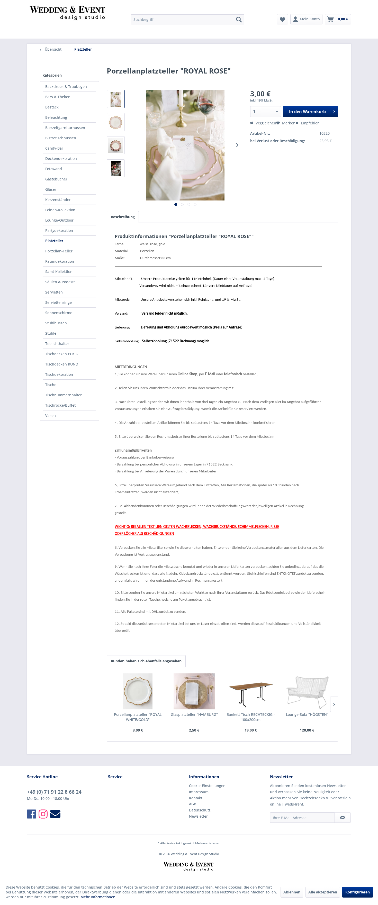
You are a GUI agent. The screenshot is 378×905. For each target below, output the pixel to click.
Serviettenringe (58, 302)
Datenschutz (200, 810)
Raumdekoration (59, 261)
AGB (192, 803)
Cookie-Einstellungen (207, 785)
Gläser (50, 189)
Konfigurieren (357, 892)
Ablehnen (291, 892)
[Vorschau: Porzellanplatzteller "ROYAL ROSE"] (116, 99)
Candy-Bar (54, 148)
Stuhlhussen (56, 323)
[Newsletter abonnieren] (343, 817)
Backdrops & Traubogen (66, 86)
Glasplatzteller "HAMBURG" (194, 714)
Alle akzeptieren (322, 892)
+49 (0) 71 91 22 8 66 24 (54, 792)
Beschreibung (123, 216)
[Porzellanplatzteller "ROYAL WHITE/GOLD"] (137, 691)
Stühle (50, 333)
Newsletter (198, 816)
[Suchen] (238, 19)
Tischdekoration (59, 374)
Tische (50, 384)
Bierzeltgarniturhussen (65, 127)
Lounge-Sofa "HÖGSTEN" (307, 714)
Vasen (50, 415)
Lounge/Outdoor (59, 220)
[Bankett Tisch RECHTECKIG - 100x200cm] (250, 691)
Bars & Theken (57, 96)
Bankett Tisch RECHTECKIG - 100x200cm (251, 717)
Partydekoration (59, 230)
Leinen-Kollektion (60, 209)
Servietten (54, 292)
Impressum (199, 791)
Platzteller (54, 240)
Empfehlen (310, 123)
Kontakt (195, 798)
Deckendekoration (61, 158)
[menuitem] (187, 19)
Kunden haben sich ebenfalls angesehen (146, 661)
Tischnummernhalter (63, 394)
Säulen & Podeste (60, 281)
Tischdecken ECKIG (61, 353)
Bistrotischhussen (60, 137)
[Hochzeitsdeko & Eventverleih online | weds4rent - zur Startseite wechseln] (68, 20)
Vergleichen (265, 123)
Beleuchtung (56, 117)
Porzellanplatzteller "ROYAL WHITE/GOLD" (137, 717)
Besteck (52, 107)
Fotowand (53, 168)
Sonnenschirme (58, 312)
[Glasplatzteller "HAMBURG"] (194, 691)
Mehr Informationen (97, 896)
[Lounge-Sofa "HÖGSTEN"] (307, 691)
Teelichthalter (57, 343)
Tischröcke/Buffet (60, 405)
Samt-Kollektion (59, 271)
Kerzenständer (58, 199)
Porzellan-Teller (59, 251)
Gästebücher (56, 179)
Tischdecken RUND (61, 364)
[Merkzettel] (282, 19)
